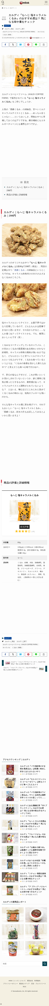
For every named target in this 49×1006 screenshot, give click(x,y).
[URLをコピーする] (43, 45)
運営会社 (30, 981)
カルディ (7, 25)
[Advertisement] (24, 445)
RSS (24, 987)
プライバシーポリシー (10, 983)
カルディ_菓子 (20, 29)
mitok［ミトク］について (17, 981)
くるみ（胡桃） (7, 34)
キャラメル (41, 31)
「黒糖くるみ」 (19, 270)
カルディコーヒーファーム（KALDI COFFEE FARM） (19, 31)
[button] (1, 1004)
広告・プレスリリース (38, 983)
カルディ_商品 (9, 29)
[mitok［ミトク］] (24, 3)
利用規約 (37, 981)
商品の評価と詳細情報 (17, 194)
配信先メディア (24, 983)
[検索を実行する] (44, 963)
